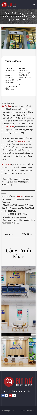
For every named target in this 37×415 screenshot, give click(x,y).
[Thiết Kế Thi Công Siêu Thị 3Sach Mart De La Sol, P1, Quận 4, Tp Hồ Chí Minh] (18, 49)
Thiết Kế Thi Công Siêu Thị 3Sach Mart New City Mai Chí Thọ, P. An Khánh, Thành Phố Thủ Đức (7, 234)
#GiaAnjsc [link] (5, 220)
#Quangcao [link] (6, 223)
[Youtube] (10, 395)
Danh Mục (8, 68)
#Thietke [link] (13, 220)
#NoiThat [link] (15, 223)
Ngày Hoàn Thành (11, 87)
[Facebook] (3, 395)
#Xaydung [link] (30, 220)
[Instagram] (6, 395)
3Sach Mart (8, 70)
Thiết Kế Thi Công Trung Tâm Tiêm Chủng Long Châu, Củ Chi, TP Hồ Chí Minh (29, 234)
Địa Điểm (22, 68)
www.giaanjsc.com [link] (18, 217)
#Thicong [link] (22, 220)
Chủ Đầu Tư (9, 75)
